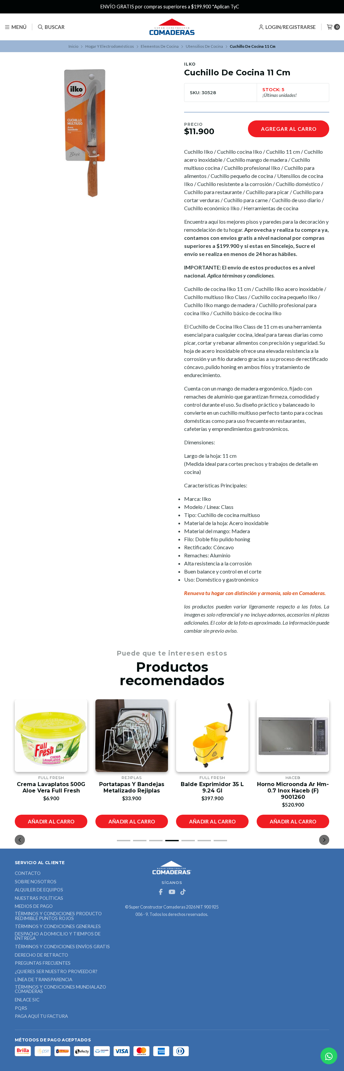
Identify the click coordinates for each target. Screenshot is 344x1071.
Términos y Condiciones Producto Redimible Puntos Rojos (58, 916)
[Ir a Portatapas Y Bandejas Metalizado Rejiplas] (131, 735)
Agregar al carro (288, 129)
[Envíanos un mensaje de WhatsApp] (328, 1055)
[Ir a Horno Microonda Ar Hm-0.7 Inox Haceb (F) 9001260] (293, 735)
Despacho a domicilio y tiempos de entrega (57, 936)
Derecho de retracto (41, 955)
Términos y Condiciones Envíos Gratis (62, 947)
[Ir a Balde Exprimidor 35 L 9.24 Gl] (212, 735)
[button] (123, 840)
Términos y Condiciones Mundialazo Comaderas (60, 989)
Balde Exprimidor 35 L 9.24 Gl (212, 787)
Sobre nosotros (35, 882)
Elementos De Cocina (160, 46)
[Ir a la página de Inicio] (172, 27)
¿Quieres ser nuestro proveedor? (56, 971)
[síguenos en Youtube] (172, 892)
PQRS (21, 1008)
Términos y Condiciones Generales (58, 926)
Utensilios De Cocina (204, 46)
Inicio (73, 46)
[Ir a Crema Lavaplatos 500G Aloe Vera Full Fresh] (51, 735)
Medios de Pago (34, 906)
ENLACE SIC (27, 1000)
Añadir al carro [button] (51, 821)
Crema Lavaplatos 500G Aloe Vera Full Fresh (51, 787)
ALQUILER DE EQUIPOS (39, 890)
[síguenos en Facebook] (161, 892)
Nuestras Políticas (39, 898)
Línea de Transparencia (43, 979)
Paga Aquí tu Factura (41, 1016)
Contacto (28, 873)
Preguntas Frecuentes (43, 963)
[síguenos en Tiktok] (183, 892)
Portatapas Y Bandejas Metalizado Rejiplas (131, 787)
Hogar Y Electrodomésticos (109, 46)
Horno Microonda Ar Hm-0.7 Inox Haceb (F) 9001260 (293, 790)
